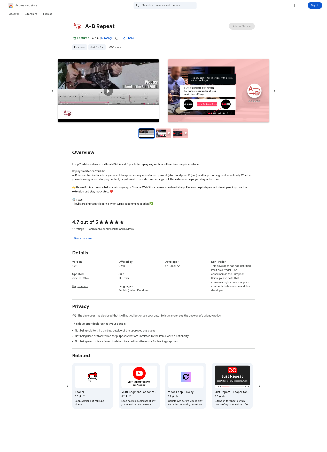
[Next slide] (274, 91)
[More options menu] (294, 5)
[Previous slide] (52, 91)
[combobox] (169, 5)
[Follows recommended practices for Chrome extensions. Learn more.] (75, 38)
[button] (302, 5)
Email (173, 266)
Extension (79, 47)
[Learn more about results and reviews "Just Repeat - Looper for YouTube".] (223, 396)
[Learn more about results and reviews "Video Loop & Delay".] (177, 396)
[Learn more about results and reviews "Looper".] (84, 396)
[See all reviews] (83, 238)
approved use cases (143, 330)
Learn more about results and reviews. (111, 229)
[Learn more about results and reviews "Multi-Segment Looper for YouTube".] (130, 396)
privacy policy (212, 315)
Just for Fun (97, 47)
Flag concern (80, 286)
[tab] (14, 14)
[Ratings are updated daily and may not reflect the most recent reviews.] (116, 38)
